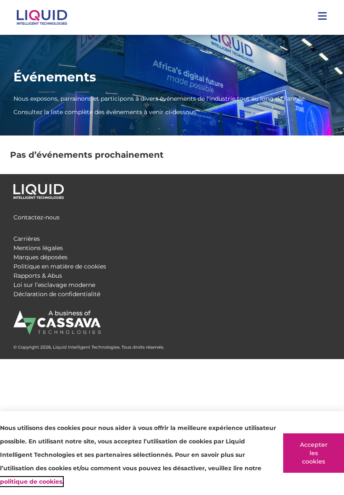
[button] (322, 17)
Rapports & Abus (37, 276)
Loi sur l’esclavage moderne (54, 285)
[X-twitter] (309, 189)
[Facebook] (292, 189)
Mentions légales (38, 248)
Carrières (26, 239)
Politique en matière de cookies (59, 266)
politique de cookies (31, 481)
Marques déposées (40, 257)
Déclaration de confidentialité (56, 294)
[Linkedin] (326, 189)
